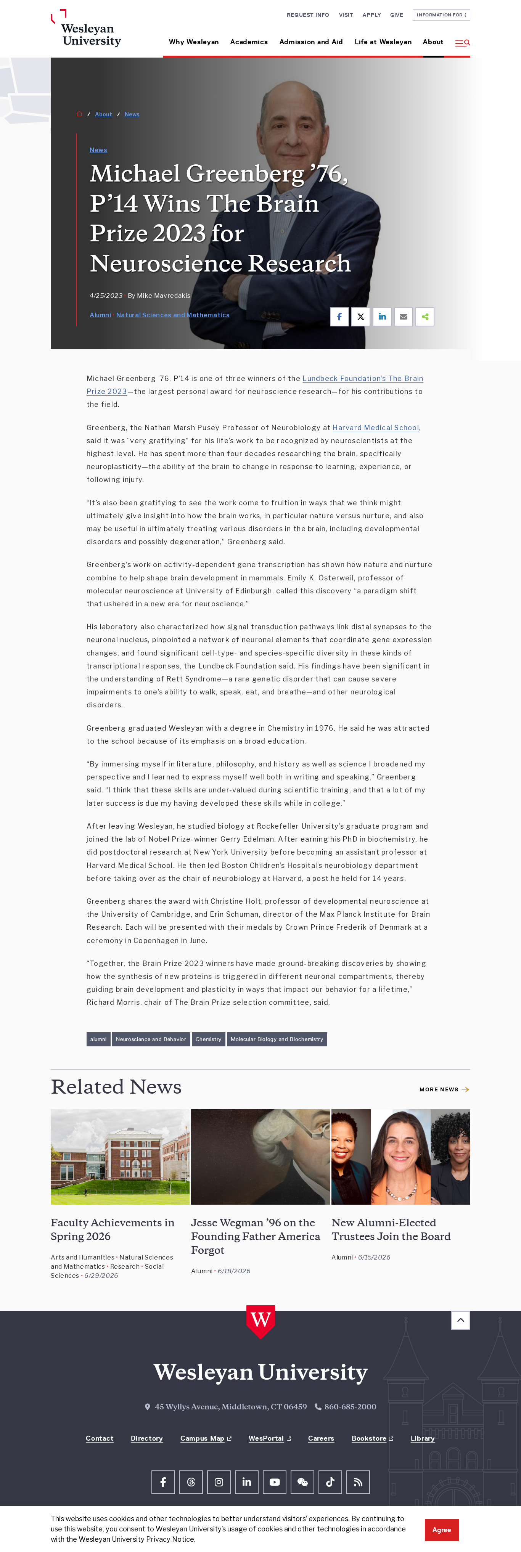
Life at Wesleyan (383, 42)
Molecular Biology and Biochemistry (277, 1039)
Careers (321, 1438)
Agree (442, 1530)
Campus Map (202, 1438)
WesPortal (266, 1438)
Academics (249, 42)
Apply (372, 14)
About (433, 42)
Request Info (308, 14)
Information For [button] (441, 14)
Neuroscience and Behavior (151, 1039)
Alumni (100, 315)
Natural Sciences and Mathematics (173, 315)
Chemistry (209, 1039)
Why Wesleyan (194, 42)
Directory (147, 1438)
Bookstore (369, 1438)
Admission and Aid (311, 42)
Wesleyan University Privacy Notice (136, 1539)
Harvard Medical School (376, 428)
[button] (460, 39)
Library (423, 1438)
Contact (100, 1438)
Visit (346, 14)
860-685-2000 (350, 1407)
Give (396, 14)
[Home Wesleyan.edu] (99, 33)
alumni (98, 1039)
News (132, 114)
